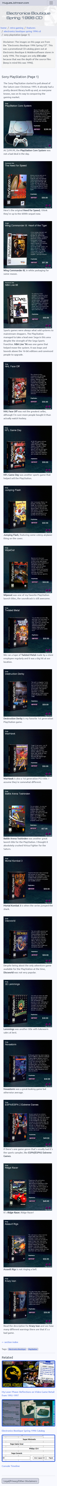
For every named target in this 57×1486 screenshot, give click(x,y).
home (4, 27)
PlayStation (32, 1349)
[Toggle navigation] (51, 3)
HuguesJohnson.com (15, 2)
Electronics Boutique (17, 1349)
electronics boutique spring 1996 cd (22, 31)
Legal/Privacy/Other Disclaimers (20, 1480)
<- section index (10, 1341)
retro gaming (16, 27)
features (31, 27)
